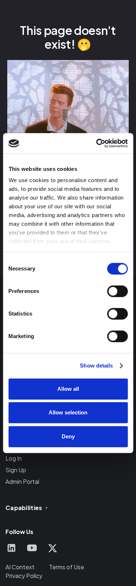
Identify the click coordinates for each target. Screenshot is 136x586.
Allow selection (68, 412)
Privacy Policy (23, 575)
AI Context (19, 567)
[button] (27, 508)
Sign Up (15, 470)
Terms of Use (66, 567)
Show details (96, 365)
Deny (68, 436)
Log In (13, 458)
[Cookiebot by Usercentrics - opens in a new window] (97, 143)
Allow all (68, 389)
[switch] (117, 291)
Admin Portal (22, 481)
